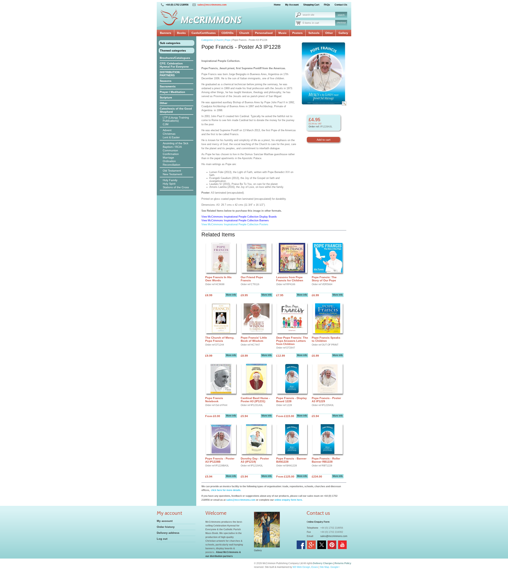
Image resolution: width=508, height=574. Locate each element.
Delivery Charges (323, 563)
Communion (170, 150)
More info (231, 294)
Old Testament (172, 170)
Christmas (169, 133)
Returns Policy (343, 563)
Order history (166, 526)
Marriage (168, 157)
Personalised (264, 32)
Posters (297, 32)
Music (282, 32)
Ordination (169, 161)
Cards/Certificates (203, 32)
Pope (228, 40)
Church (244, 32)
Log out (162, 538)
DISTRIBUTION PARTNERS (170, 74)
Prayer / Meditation (172, 92)
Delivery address (168, 532)
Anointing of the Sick (175, 143)
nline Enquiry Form (319, 522)
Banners (165, 32)
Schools (313, 32)
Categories (207, 40)
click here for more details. (225, 490)
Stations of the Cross (176, 187)
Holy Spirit (169, 183)
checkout (341, 22)
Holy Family (170, 180)
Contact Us (341, 4)
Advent (167, 130)
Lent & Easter (171, 137)
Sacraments (168, 86)
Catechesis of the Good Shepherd (176, 110)
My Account (292, 4)
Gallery (343, 32)
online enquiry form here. (288, 500)
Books (181, 32)
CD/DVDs (227, 32)
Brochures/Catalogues (175, 57)
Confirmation (171, 154)
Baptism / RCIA (172, 146)
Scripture (166, 97)
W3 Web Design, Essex (305, 567)
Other (329, 32)
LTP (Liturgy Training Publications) (176, 119)
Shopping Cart (311, 4)
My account (165, 520)
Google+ (335, 567)
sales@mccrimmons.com (212, 4)
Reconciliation (171, 164)
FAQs (327, 4)
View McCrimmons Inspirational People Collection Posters (234, 224)
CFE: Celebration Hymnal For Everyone (174, 65)
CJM (165, 124)
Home (277, 4)
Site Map (324, 567)
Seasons (165, 80)
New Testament (172, 174)
